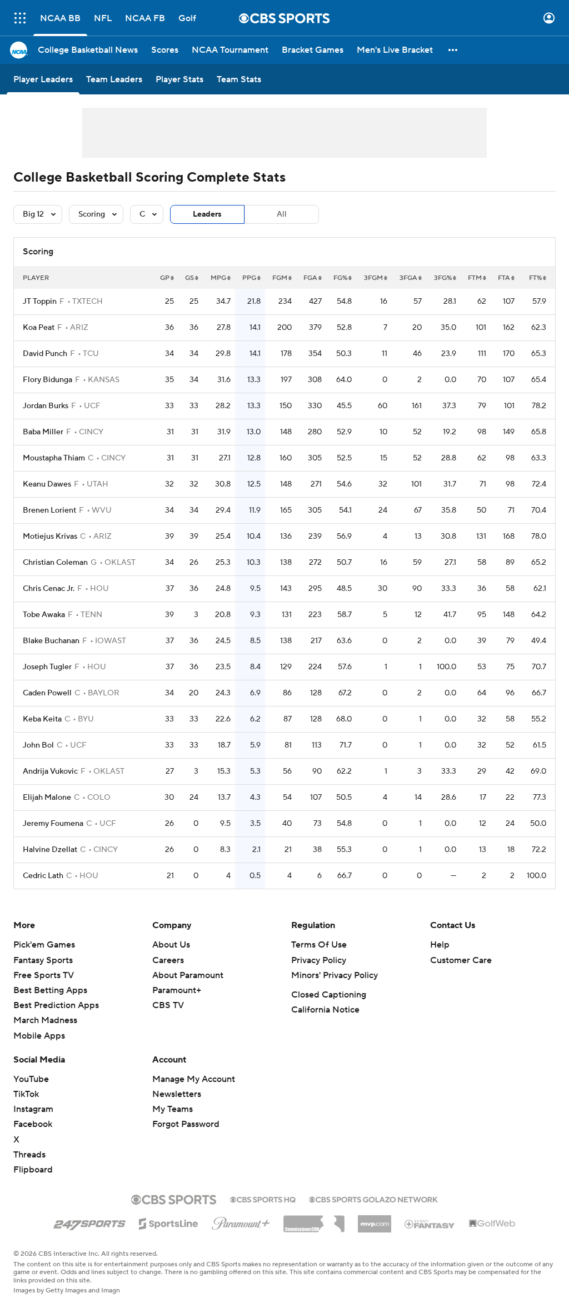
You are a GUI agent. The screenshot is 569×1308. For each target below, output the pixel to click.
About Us (171, 944)
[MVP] (374, 1219)
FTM (475, 278)
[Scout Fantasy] (430, 1223)
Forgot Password (185, 1124)
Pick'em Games (44, 944)
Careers (168, 960)
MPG (218, 278)
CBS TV (168, 1005)
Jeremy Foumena (53, 824)
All (282, 214)
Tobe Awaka (44, 615)
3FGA (408, 278)
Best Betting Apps (50, 990)
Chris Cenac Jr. (48, 589)
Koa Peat (38, 328)
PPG (249, 278)
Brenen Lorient (49, 510)
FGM (279, 278)
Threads (29, 1154)
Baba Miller (43, 432)
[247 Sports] (89, 1221)
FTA (504, 278)
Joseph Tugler (47, 667)
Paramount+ (176, 990)
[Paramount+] (241, 1221)
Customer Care (461, 960)
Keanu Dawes (47, 484)
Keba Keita (42, 719)
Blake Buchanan (51, 641)
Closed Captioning (328, 994)
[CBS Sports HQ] (263, 1198)
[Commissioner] (314, 1219)
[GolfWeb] (492, 1224)
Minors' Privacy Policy (334, 975)
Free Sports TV (43, 975)
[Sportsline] (168, 1221)
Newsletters (176, 1094)
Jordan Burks (45, 406)
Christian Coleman (55, 563)
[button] (20, 18)
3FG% (443, 278)
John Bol (38, 745)
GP (164, 278)
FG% (340, 278)
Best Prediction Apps (56, 1005)
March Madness (45, 1020)
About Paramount (187, 975)
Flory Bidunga (47, 380)
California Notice (325, 1009)
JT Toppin (40, 302)
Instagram (33, 1109)
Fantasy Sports (43, 960)
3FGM (373, 278)
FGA (310, 278)
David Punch (45, 354)
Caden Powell (47, 693)
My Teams (172, 1109)
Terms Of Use (319, 944)
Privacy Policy (318, 960)
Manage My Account (193, 1079)
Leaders (207, 214)
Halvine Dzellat (50, 850)
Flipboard (33, 1169)
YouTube (31, 1079)
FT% (535, 278)
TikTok (26, 1094)
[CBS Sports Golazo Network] (373, 1198)
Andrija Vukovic (50, 771)
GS (189, 278)
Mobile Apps (39, 1035)
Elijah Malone (47, 798)
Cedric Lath (43, 876)
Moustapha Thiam (54, 458)
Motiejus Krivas (50, 537)
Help (440, 944)
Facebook (32, 1124)
